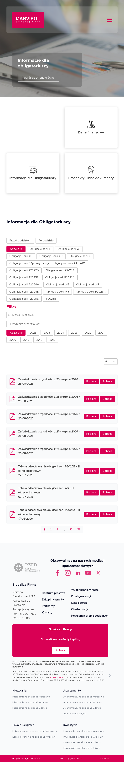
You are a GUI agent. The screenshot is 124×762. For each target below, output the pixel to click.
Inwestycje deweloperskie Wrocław (83, 736)
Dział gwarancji (81, 596)
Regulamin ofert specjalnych (89, 616)
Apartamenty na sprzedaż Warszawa (83, 696)
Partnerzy (48, 606)
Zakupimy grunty (53, 599)
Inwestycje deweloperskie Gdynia (81, 748)
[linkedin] (78, 573)
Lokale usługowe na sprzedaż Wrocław (34, 736)
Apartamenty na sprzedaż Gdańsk (82, 708)
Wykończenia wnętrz (84, 590)
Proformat (34, 758)
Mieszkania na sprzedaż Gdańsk (29, 708)
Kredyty (47, 612)
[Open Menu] (109, 19)
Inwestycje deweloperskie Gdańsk (82, 742)
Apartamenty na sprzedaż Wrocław (83, 702)
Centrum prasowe (53, 593)
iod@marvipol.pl (58, 677)
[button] (20, 241)
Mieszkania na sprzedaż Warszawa (31, 696)
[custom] (88, 573)
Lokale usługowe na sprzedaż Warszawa (34, 731)
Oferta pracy (79, 609)
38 (78, 529)
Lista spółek (79, 603)
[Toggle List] (114, 361)
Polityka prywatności (70, 758)
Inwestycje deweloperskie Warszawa (83, 731)
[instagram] (68, 573)
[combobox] (107, 362)
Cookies (104, 758)
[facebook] (57, 573)
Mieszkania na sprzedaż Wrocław (30, 702)
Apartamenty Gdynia (74, 713)
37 (70, 529)
